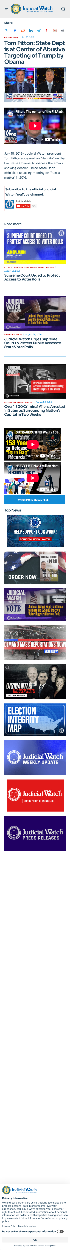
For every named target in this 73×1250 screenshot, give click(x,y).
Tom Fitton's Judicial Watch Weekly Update (29, 267)
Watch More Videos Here (33, 499)
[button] (6, 9)
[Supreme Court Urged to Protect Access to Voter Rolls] (35, 246)
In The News (11, 38)
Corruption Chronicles (18, 402)
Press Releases (13, 335)
